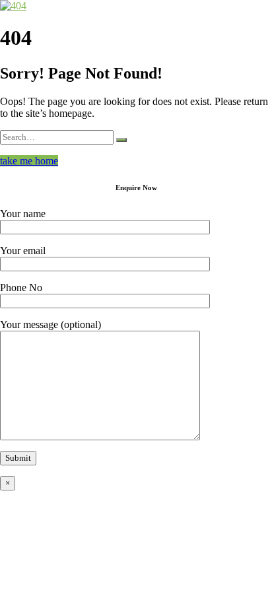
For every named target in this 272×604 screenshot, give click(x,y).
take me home (29, 160)
